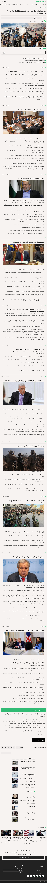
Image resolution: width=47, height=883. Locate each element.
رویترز (43, 356)
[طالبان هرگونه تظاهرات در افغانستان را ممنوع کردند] (15, 780)
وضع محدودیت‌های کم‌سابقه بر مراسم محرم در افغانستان (27, 801)
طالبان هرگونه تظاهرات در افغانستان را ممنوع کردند (27, 779)
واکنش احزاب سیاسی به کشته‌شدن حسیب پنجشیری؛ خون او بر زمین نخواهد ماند (27, 785)
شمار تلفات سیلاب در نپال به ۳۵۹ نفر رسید (28, 761)
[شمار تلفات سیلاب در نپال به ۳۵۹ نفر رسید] (15, 763)
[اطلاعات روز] (39, 1)
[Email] (8, 747)
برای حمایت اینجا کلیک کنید (38, 740)
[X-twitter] (40, 876)
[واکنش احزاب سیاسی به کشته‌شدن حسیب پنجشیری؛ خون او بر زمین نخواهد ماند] (15, 786)
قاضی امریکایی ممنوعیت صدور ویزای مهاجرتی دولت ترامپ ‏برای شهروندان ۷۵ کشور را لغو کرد (29, 839)
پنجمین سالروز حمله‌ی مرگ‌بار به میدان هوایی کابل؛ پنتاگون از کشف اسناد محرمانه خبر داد (27, 767)
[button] (45, 1)
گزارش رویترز (40, 414)
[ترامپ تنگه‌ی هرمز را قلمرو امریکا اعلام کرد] (18, 833)
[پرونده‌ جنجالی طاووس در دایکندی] (15, 819)
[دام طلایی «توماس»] (15, 808)
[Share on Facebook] (44, 18)
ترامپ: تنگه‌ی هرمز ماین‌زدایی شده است (42, 838)
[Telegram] (31, 876)
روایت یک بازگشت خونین (31, 812)
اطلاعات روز (42, 21)
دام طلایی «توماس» (31, 806)
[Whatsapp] (28, 876)
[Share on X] (42, 18)
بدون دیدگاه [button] (5, 753)
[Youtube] (37, 876)
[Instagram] (34, 876)
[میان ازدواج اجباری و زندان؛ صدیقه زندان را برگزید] (15, 796)
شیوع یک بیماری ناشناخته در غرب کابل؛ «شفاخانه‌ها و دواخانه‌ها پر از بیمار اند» (28, 773)
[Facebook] (43, 876)
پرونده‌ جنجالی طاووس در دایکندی (29, 818)
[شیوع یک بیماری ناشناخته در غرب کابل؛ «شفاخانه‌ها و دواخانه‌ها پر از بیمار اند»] (15, 774)
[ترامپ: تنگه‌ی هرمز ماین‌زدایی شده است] (41, 833)
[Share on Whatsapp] (40, 18)
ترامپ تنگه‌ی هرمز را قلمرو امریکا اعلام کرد (18, 838)
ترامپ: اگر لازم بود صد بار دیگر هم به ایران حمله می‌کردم (6, 838)
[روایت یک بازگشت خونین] (15, 813)
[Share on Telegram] (38, 18)
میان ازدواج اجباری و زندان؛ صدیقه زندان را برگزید (28, 795)
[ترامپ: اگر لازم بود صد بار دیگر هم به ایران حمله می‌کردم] (6, 833)
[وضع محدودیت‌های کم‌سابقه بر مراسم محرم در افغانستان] (15, 802)
